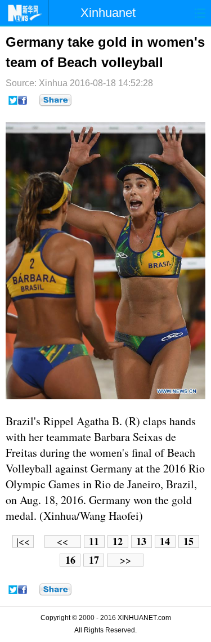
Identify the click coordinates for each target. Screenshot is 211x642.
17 (94, 560)
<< (62, 541)
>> (125, 560)
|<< (23, 541)
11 (94, 541)
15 (188, 541)
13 (141, 541)
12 (118, 541)
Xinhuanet (108, 13)
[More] (55, 100)
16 (70, 560)
